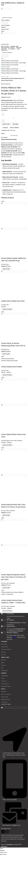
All (7, 76)
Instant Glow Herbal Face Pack (12, 301)
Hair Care (12, 130)
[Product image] (14, 240)
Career (3, 678)
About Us (3, 660)
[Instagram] (7, 832)
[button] (6, 269)
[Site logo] (6, 11)
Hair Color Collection (16, 440)
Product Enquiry (5, 683)
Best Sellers (6, 440)
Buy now (15, 124)
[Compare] (3, 255)
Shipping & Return (5, 699)
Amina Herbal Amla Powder (11, 367)
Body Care (6, 349)
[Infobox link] (14, 622)
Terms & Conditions (6, 694)
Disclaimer (3, 691)
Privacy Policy (4, 696)
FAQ (2, 667)
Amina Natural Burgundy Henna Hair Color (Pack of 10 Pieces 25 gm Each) (13, 577)
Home (3, 76)
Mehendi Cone (4, 646)
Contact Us (4, 681)
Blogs (2, 662)
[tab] (14, 135)
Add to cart (6, 124)
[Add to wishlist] (11, 255)
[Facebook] (3, 832)
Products (3, 665)
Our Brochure (4, 670)
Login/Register (4, 675)
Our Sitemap (4, 702)
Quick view (7, 255)
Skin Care (6, 304)
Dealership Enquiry (5, 686)
